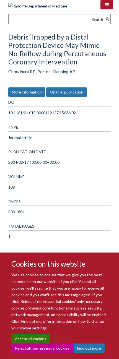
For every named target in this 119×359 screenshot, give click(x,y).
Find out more (89, 348)
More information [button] (27, 92)
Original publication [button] (66, 92)
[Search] (107, 19)
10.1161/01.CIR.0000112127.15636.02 (42, 112)
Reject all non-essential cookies (42, 348)
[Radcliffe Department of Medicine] (37, 4)
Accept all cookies (30, 338)
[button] (106, 4)
